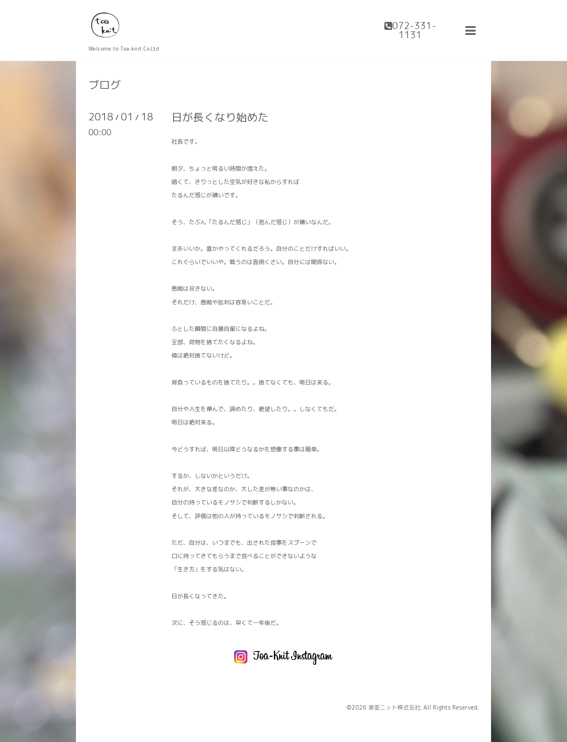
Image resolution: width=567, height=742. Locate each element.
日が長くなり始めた (220, 117)
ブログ (104, 84)
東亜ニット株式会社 (394, 707)
